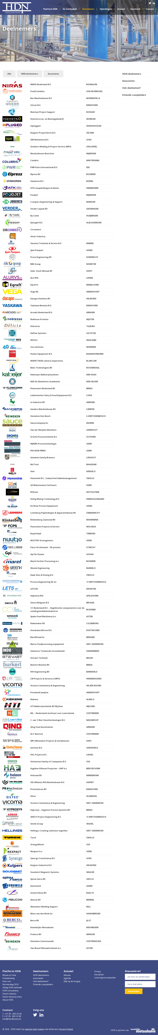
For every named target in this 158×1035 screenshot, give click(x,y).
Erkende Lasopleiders (134, 94)
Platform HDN (50, 9)
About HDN (7, 999)
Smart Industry (9, 993)
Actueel (121, 9)
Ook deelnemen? (131, 87)
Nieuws (67, 975)
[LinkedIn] (154, 2)
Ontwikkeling (8, 978)
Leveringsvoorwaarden (105, 977)
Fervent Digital (66, 1029)
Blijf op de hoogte (72, 981)
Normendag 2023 (10, 984)
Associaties (53, 73)
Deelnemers (88, 9)
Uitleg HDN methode (12, 987)
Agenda (67, 978)
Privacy (97, 971)
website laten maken (34, 1029)
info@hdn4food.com (11, 1019)
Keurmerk (135, 9)
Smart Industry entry (12, 996)
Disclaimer (99, 974)
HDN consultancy (10, 990)
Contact (150, 9)
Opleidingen (106, 9)
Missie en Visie (9, 975)
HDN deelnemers (29, 73)
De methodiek (70, 9)
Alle (9, 73)
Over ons (6, 981)
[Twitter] (150, 2)
